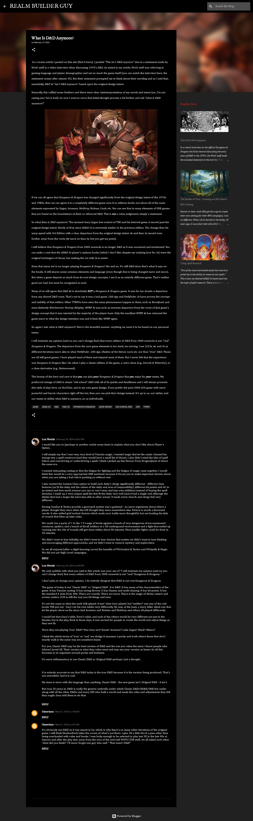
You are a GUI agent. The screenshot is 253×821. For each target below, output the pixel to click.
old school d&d (124, 407)
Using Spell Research (190, 263)
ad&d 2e (46, 407)
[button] (33, 50)
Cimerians (48, 711)
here (89, 62)
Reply (45, 558)
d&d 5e (66, 407)
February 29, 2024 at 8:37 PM (70, 439)
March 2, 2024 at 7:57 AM (67, 725)
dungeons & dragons (84, 407)
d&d (56, 407)
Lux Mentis (48, 439)
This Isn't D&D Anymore (193, 140)
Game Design (105, 407)
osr (138, 407)
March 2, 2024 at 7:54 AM (67, 712)
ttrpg (147, 407)
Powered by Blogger (128, 816)
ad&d (35, 407)
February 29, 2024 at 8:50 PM (70, 566)
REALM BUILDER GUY (41, 6)
